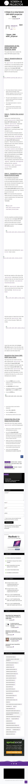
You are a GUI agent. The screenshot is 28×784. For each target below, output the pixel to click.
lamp (14, 706)
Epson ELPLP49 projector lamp (12, 691)
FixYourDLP (15, 467)
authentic (7, 161)
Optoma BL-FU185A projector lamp (13, 716)
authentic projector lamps (12, 673)
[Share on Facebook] (22, 457)
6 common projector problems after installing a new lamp (16, 625)
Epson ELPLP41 (9, 686)
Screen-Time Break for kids (13, 569)
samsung (8, 729)
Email (5, 508)
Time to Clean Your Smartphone (14, 558)
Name (5, 502)
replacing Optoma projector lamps (13, 727)
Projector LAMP (15, 718)
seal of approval (19, 161)
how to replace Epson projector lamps (14, 704)
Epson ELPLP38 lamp (10, 682)
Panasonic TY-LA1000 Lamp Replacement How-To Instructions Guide (13, 632)
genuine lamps (10, 697)
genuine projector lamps (11, 699)
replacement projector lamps (12, 725)
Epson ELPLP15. (17, 361)
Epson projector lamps (11, 695)
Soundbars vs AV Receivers (12, 572)
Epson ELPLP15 (10, 62)
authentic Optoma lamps (11, 669)
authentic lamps (14, 461)
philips (8, 718)
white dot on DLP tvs (10, 734)
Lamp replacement (10, 708)
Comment (6, 492)
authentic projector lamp (11, 671)
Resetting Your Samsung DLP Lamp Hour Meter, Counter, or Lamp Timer (13, 617)
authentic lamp (10, 665)
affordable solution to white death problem (12, 660)
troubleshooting (16, 729)
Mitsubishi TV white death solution (13, 710)
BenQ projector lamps (11, 675)
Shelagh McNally (15, 18)
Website (5, 513)
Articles (6, 474)
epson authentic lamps (11, 678)
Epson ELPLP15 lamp (15, 463)
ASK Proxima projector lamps (12, 662)
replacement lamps (10, 723)
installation (9, 706)
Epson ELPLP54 (9, 693)
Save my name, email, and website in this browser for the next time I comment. (12, 519)
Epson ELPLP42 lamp (10, 689)
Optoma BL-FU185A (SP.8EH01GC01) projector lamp (12, 713)
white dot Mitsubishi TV (11, 731)
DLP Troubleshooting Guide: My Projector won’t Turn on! (13, 584)
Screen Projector (10, 634)
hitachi (8, 702)
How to (5, 770)
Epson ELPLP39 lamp (10, 684)
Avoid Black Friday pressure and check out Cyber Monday (12, 481)
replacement (9, 721)
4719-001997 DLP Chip (10, 657)
